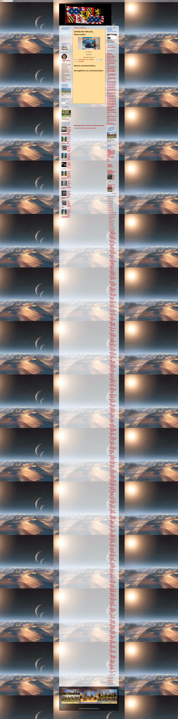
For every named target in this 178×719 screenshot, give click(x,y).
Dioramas (109, 59)
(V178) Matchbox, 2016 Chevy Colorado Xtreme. (112, 610)
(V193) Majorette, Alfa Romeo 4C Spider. (112, 535)
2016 (110, 680)
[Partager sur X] (99, 59)
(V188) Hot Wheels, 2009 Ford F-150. (112, 560)
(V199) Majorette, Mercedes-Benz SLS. (112, 506)
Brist (108, 161)
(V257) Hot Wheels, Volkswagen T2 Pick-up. (112, 232)
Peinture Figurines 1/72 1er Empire (111, 82)
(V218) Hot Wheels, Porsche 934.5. (111, 421)
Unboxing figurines (111, 116)
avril (111, 225)
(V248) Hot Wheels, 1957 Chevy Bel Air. (112, 278)
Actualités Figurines (109, 54)
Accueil (89, 125)
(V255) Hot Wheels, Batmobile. (112, 241)
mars (111, 227)
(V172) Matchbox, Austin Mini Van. (112, 642)
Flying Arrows (114, 189)
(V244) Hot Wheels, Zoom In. (111, 298)
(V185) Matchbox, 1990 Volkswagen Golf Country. (112, 576)
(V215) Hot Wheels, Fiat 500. (112, 434)
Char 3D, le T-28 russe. (112, 672)
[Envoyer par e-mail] (97, 59)
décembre (112, 212)
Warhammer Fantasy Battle (110, 124)
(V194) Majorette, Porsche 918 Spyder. (112, 530)
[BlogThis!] (98, 59)
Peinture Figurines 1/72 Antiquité (111, 84)
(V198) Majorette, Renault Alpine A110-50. (112, 511)
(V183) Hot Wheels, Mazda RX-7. (112, 585)
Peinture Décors (111, 66)
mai (111, 224)
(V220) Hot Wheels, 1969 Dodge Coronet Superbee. (112, 410)
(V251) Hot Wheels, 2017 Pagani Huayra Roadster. (112, 262)
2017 (110, 678)
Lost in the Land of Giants (111, 185)
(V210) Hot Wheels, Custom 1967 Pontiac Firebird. (112, 457)
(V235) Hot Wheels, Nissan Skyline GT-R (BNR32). (112, 340)
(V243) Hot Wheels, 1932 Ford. (112, 302)
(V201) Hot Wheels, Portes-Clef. (112, 498)
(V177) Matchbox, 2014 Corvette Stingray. (112, 616)
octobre (111, 216)
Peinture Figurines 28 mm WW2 (111, 110)
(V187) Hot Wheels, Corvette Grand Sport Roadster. (112, 565)
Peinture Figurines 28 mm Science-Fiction (111, 107)
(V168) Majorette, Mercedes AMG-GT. (112, 661)
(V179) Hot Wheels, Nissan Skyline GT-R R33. (112, 604)
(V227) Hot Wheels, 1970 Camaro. (111, 375)
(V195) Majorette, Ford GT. (112, 526)
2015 (110, 682)
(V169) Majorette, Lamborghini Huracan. (112, 656)
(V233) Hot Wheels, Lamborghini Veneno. (112, 349)
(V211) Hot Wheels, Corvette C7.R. (111, 452)
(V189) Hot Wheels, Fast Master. (112, 555)
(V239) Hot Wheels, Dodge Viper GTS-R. (112, 319)
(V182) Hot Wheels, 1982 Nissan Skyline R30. (112, 590)
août (111, 220)
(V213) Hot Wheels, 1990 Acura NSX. (112, 443)
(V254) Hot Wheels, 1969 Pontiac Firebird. (111, 246)
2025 (110, 200)
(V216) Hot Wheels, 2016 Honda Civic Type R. (112, 430)
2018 (110, 677)
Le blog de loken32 (109, 165)
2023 (110, 203)
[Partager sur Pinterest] (102, 59)
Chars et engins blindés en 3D (110, 57)
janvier (111, 674)
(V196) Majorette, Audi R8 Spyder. (112, 522)
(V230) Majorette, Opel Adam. (112, 361)
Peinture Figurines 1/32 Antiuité (111, 68)
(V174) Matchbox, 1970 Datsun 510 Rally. (112, 632)
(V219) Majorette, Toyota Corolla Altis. (112, 415)
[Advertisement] (89, 114)
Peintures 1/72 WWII (111, 112)
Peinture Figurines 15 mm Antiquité (111, 101)
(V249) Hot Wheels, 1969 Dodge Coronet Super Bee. (112, 273)
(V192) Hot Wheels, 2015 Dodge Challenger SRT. (112, 541)
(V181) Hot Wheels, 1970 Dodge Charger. (112, 595)
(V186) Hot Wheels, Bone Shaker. (111, 570)
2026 (110, 198)
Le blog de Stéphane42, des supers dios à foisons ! (111, 172)
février (111, 229)
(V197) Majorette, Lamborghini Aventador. (112, 517)
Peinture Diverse (111, 63)
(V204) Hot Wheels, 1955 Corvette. (112, 484)
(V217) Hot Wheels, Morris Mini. (112, 425)
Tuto (108, 114)
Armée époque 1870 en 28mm (110, 157)
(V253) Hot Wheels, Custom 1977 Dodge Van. (112, 252)
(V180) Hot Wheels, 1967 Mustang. (112, 599)
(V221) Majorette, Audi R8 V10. (112, 405)
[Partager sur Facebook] (101, 59)
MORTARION (110, 166)
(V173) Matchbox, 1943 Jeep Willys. (112, 637)
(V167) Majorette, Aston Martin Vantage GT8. (112, 667)
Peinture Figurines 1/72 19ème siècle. (111, 78)
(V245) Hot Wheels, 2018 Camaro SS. (112, 294)
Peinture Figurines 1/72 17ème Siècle (111, 71)
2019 (110, 210)
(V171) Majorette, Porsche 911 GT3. (112, 646)
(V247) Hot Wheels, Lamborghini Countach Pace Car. (112, 284)
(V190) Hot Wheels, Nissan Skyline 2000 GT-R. (112, 550)
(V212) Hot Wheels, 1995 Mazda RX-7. (112, 447)
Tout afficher (114, 193)
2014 (110, 684)
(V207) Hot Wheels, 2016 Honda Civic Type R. (112, 471)
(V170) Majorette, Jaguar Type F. (112, 651)
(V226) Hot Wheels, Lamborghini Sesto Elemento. (112, 380)
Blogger (97, 708)
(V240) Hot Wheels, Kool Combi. (112, 314)
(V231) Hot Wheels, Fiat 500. (112, 357)
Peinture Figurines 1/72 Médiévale (111, 96)
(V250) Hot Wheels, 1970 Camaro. (111, 267)
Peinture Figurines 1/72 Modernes (111, 93)
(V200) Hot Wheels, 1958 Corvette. (112, 502)
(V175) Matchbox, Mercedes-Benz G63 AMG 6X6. (112, 626)
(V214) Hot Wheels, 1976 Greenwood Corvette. (112, 438)
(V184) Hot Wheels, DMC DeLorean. (112, 582)
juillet (111, 222)
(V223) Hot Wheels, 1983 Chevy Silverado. (112, 396)
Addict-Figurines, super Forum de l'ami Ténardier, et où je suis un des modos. (111, 152)
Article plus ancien (98, 125)
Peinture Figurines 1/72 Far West (111, 87)
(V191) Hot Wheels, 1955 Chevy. (112, 545)
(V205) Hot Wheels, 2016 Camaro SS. (112, 480)
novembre (112, 214)
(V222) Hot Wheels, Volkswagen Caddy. (112, 401)
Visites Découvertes (111, 120)
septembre (112, 217)
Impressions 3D (110, 60)
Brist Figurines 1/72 (66, 61)
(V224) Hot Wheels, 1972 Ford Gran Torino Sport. (112, 390)
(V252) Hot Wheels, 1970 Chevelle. (112, 257)
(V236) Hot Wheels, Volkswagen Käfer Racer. (112, 334)
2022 (110, 205)
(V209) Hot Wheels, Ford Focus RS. (112, 462)
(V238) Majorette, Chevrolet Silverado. (112, 324)
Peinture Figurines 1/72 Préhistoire (111, 98)
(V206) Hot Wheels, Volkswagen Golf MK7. (112, 476)
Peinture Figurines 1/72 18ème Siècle (111, 74)
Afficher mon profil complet (66, 80)
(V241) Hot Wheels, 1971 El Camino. (112, 311)
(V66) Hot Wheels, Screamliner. (69, 148)
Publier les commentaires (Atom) (88, 128)
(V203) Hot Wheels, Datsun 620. (112, 488)
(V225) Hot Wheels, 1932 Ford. (112, 385)
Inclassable (81, 61)
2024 (110, 202)
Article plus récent (80, 125)
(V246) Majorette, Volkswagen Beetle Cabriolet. (112, 289)
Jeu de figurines (110, 62)
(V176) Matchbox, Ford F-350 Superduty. (112, 621)
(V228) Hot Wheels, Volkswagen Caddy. (112, 370)
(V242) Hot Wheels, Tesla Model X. (112, 306)
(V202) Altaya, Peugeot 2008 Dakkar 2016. (112, 493)
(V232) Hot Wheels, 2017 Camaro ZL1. (112, 353)
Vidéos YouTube (110, 119)
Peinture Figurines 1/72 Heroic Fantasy (111, 90)
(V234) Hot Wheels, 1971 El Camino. (112, 345)
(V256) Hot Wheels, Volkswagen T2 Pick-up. (112, 237)
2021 (110, 207)
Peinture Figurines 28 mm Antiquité (111, 104)
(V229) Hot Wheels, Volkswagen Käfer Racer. (112, 365)
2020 (110, 209)
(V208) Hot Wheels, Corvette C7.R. (111, 467)
